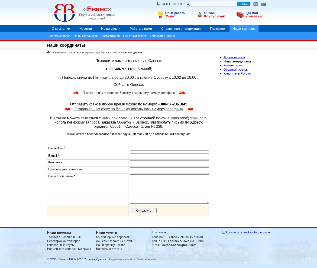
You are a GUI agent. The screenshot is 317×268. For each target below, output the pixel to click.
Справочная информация (181, 28)
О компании (61, 28)
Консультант (215, 16)
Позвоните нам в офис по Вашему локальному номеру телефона (129, 93)
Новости (85, 28)
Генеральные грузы (60, 245)
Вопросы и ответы (109, 249)
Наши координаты (86, 36)
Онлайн (210, 13)
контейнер (254, 16)
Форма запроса (60, 36)
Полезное (217, 28)
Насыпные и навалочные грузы (69, 249)
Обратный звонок (134, 36)
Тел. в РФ (159, 241)
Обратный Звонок (132, 122)
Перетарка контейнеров (63, 241)
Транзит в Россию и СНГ (64, 237)
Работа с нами (141, 28)
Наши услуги (110, 28)
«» (97, 9)
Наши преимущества (110, 245)
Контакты (159, 232)
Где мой (252, 13)
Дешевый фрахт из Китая (114, 241)
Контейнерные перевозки (113, 237)
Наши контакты (244, 28)
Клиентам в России (162, 36)
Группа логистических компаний (97, 16)
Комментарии (111, 36)
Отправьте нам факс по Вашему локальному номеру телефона (128, 109)
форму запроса (86, 122)
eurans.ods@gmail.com (187, 118)
